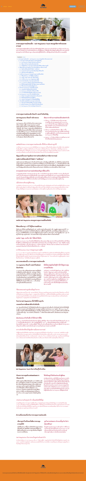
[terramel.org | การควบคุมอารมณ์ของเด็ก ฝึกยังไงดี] (43, 6)
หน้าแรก (5, 6)
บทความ (10, 6)
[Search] (1, 6)
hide (24, 57)
